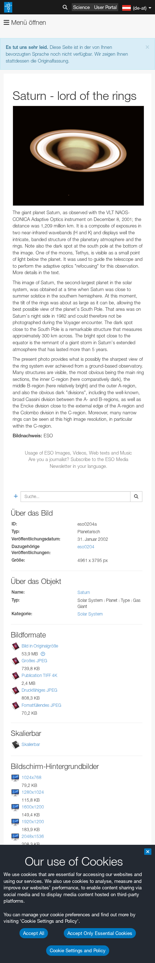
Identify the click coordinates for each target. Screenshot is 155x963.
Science (81, 7)
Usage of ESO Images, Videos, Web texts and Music (78, 453)
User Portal (105, 7)
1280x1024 (33, 792)
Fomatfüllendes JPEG (41, 705)
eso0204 (86, 546)
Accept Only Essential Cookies (99, 933)
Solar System (90, 614)
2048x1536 (33, 836)
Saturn (84, 592)
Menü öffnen (27, 22)
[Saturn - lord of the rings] (78, 156)
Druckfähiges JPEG (39, 690)
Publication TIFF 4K (39, 675)
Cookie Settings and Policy (78, 950)
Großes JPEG (34, 660)
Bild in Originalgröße (40, 646)
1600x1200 (33, 807)
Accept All (33, 933)
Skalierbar (31, 744)
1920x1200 (33, 821)
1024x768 (31, 777)
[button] (43, 653)
